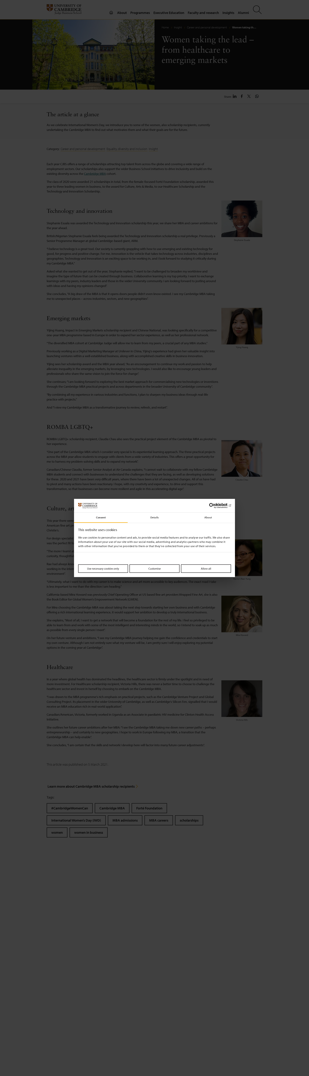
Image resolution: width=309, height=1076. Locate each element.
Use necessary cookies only (103, 568)
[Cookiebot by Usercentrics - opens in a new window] (215, 505)
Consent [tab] (101, 517)
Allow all (206, 568)
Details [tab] (154, 517)
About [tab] (208, 517)
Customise (154, 568)
